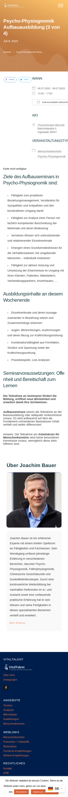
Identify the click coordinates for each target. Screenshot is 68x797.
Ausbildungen (11, 719)
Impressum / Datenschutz (45, 792)
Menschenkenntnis (49, 151)
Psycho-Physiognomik (52, 156)
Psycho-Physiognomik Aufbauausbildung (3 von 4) (31, 27)
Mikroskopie (10, 714)
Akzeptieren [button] (21, 792)
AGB (6, 773)
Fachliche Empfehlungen (17, 751)
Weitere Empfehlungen (16, 755)
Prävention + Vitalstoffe (16, 741)
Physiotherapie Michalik (51, 125)
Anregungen (10, 679)
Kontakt (7, 768)
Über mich (9, 675)
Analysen (8, 710)
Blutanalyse (10, 746)
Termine (7, 705)
